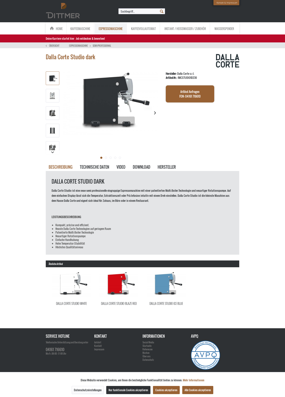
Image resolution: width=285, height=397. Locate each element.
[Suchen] (161, 11)
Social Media (148, 342)
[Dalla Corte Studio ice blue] (166, 284)
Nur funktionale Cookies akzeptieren (128, 390)
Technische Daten (94, 167)
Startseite (146, 345)
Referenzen (147, 349)
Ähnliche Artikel (56, 264)
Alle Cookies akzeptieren (198, 390)
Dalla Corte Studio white (71, 303)
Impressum (99, 349)
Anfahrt (97, 342)
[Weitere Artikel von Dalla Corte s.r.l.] (227, 61)
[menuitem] (141, 11)
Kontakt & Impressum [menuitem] (227, 2)
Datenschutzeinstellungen (88, 390)
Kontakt (98, 345)
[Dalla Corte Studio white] (71, 284)
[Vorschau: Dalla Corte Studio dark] (52, 78)
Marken (145, 352)
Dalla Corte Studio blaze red (119, 303)
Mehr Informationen (193, 380)
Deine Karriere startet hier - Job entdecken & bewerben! (75, 38)
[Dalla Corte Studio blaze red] (119, 284)
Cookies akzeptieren (166, 390)
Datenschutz (148, 359)
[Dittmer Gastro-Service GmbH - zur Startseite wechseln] (63, 11)
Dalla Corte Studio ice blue (166, 303)
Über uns (146, 356)
